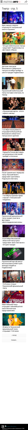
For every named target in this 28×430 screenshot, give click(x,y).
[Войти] (26, 1)
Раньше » (14, 340)
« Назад (14, 335)
